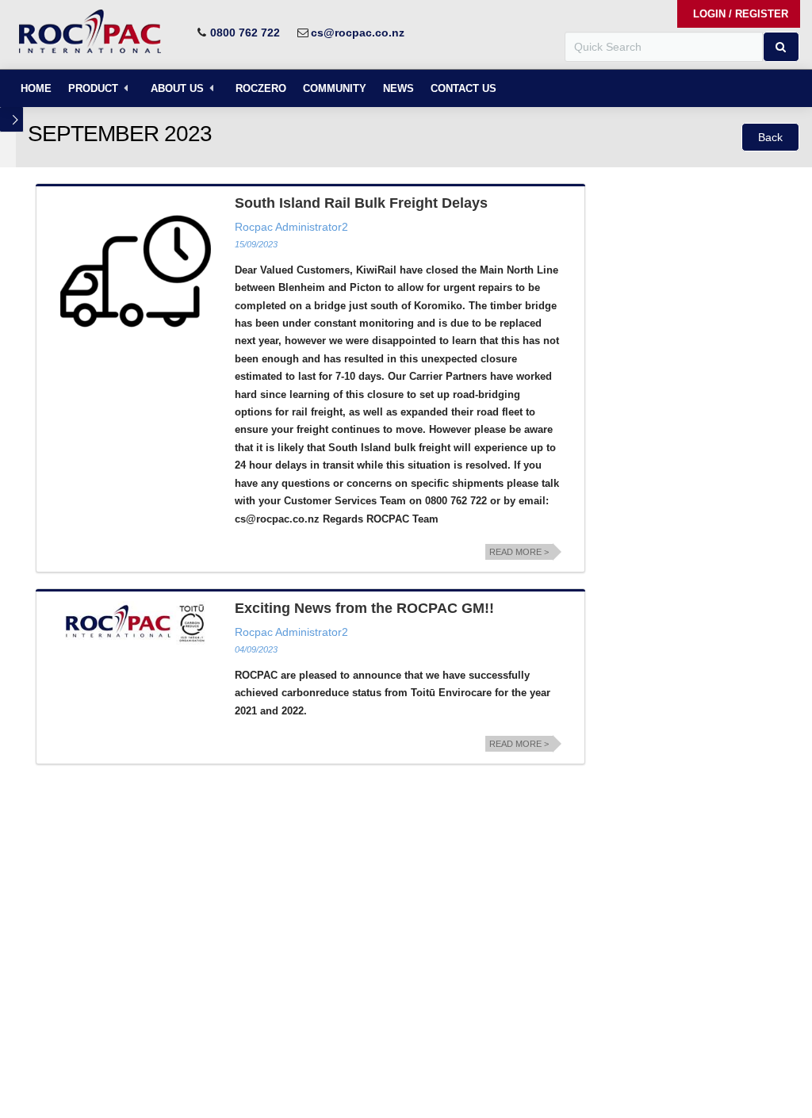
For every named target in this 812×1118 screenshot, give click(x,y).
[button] (781, 47)
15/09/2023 (256, 244)
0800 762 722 (245, 32)
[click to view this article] (135, 271)
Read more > (519, 552)
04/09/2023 (256, 649)
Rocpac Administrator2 (291, 226)
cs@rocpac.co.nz (357, 32)
